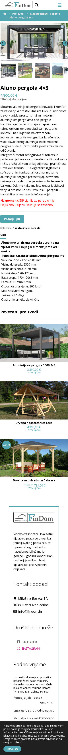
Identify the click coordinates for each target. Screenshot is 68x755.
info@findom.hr (30, 611)
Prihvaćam (12, 748)
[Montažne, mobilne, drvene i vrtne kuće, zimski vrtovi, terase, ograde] (17, 4)
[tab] (3, 235)
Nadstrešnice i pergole (26, 228)
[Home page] (4, 13)
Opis (3, 235)
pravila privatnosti (48, 739)
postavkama (57, 735)
